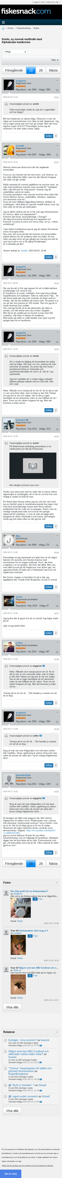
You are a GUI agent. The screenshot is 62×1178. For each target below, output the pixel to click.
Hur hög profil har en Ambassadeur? (29, 891)
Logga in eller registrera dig (45, 2)
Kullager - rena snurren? (22, 1040)
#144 (56, 349)
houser (12, 1057)
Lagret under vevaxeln (25, 1096)
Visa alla (12, 1007)
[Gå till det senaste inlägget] (41, 1045)
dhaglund (18, 893)
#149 (56, 729)
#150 (56, 792)
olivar (19, 597)
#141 (56, 97)
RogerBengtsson (18, 1074)
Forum (10, 28)
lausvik (45, 1040)
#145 (56, 436)
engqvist (21, 80)
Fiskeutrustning (23, 28)
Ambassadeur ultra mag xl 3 (33, 930)
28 (41, 70)
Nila (18, 536)
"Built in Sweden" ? (23, 1085)
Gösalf (42, 1085)
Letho (19, 642)
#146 (56, 552)
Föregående (14, 70)
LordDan (17, 933)
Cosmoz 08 (22, 420)
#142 (56, 162)
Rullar (36, 28)
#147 (56, 613)
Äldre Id (17, 970)
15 (31, 70)
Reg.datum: (21, 89)
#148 (56, 659)
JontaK (20, 145)
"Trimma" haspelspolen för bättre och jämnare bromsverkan (30, 1070)
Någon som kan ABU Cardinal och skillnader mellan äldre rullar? (28, 1053)
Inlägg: (42, 89)
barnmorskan (23, 775)
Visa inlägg (43, 666)
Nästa (53, 70)
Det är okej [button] (11, 1173)
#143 (56, 283)
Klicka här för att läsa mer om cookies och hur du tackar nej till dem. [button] (27, 1165)
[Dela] (57, 90)
